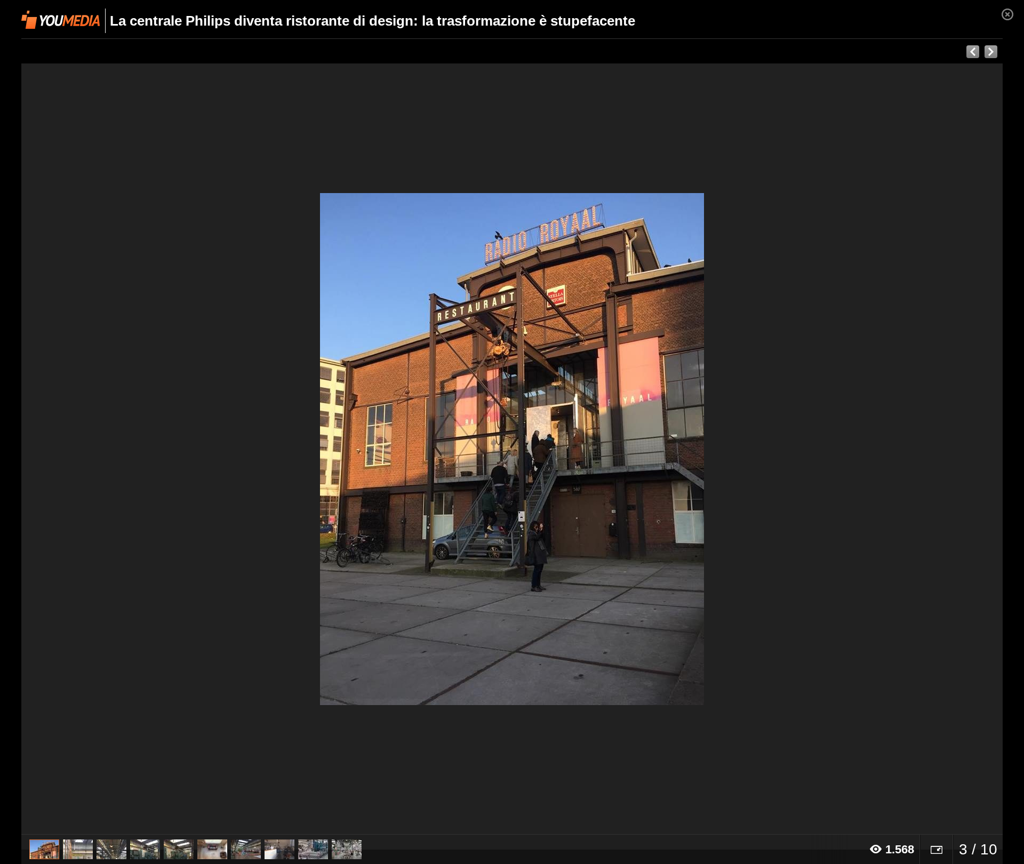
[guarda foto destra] (610, 449)
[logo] (60, 20)
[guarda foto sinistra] (119, 449)
